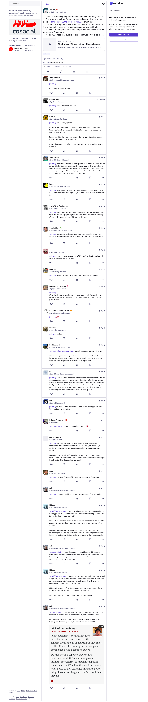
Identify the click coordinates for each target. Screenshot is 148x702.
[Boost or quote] (61, 71)
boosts (47, 66)
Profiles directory (31, 691)
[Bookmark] (87, 71)
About (18, 691)
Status (23, 691)
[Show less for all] (103, 3)
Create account (123, 35)
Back (48, 4)
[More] (100, 72)
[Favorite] (74, 71)
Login (124, 40)
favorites (66, 66)
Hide (101, 626)
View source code (21, 699)
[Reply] (48, 71)
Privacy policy (13, 693)
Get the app (23, 697)
